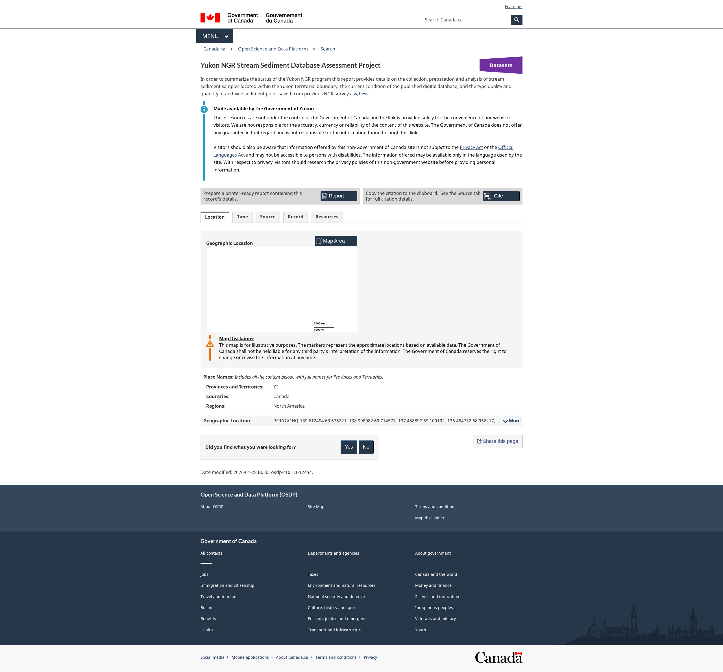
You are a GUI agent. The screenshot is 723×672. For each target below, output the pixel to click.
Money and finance (433, 585)
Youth (420, 630)
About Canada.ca (292, 657)
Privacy (370, 657)
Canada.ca (214, 49)
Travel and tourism (218, 596)
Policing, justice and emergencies (340, 618)
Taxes (313, 574)
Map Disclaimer (236, 338)
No (366, 447)
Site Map (316, 506)
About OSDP (212, 506)
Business (209, 607)
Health (207, 630)
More (511, 421)
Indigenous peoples (434, 607)
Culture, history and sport (332, 607)
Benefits (208, 618)
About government (433, 553)
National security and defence (336, 596)
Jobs (204, 574)
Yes (349, 447)
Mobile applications (250, 657)
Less (360, 94)
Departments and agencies (333, 553)
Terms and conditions (435, 506)
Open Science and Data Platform (273, 49)
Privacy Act (471, 147)
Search (328, 49)
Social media (213, 657)
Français (513, 6)
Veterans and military (435, 618)
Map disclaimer (430, 518)
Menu (212, 36)
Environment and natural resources (341, 585)
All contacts (211, 553)
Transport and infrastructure (335, 630)
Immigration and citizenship (227, 585)
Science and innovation (437, 596)
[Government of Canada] (251, 18)
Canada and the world (436, 574)
